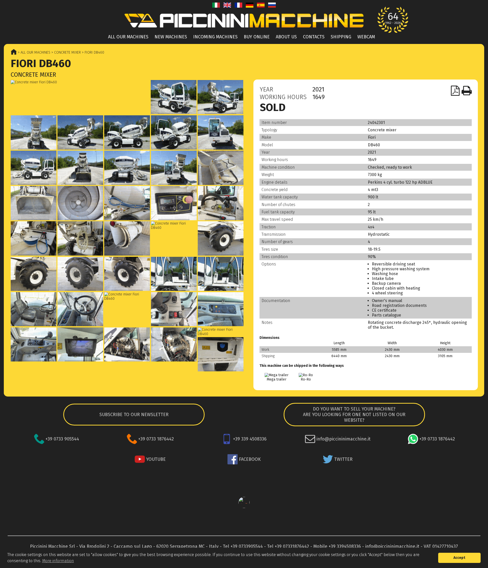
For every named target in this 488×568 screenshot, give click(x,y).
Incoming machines (215, 37)
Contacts (314, 37)
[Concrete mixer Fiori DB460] (80, 82)
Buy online (257, 37)
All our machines (128, 37)
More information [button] (58, 560)
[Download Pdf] (455, 91)
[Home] (244, 29)
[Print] (467, 91)
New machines (171, 37)
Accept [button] (459, 558)
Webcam (366, 37)
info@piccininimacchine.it (392, 546)
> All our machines (33, 52)
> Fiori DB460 (92, 52)
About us (286, 37)
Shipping (341, 37)
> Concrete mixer (65, 52)
